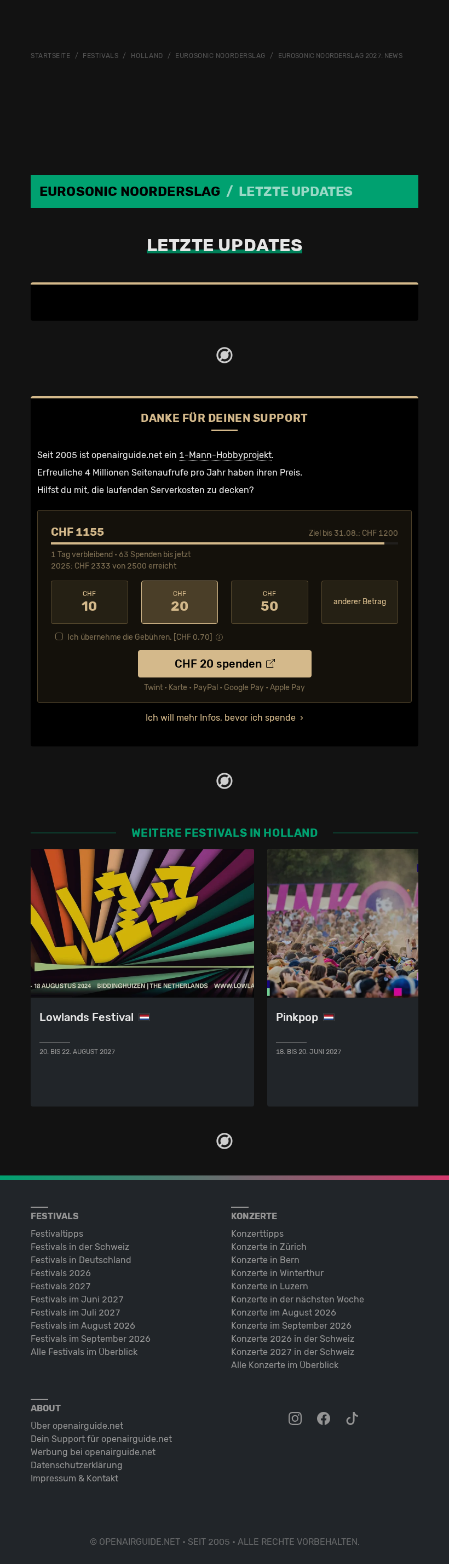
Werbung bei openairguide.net (93, 1452)
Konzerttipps (257, 1234)
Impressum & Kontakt (74, 1478)
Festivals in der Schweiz (80, 1247)
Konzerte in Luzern (269, 1286)
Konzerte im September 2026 (291, 1325)
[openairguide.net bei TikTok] (353, 1419)
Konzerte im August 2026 (283, 1312)
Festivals (100, 56)
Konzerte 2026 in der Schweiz (292, 1339)
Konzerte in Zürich (269, 1247)
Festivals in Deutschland (81, 1260)
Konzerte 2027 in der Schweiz (292, 1352)
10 (89, 602)
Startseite (51, 56)
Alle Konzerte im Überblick (284, 1365)
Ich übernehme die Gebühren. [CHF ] (139, 637)
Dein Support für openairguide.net (101, 1439)
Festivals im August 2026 (83, 1325)
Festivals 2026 (61, 1273)
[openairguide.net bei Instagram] (296, 1419)
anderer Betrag (359, 601)
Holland (147, 56)
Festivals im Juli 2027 (75, 1312)
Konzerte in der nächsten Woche (297, 1299)
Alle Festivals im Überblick (84, 1352)
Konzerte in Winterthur (277, 1273)
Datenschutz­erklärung (77, 1465)
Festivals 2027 (61, 1286)
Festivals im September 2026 (91, 1339)
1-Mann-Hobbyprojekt (225, 455)
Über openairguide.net (77, 1426)
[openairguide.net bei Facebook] (324, 1419)
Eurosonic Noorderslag (220, 56)
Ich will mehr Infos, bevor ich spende (221, 718)
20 (179, 602)
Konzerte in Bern (265, 1260)
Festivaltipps (57, 1234)
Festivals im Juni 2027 (77, 1299)
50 (269, 602)
